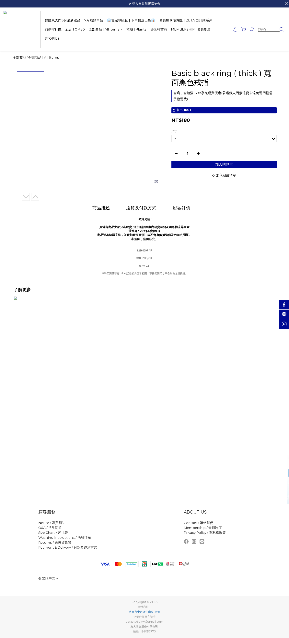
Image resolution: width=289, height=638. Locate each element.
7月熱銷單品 (93, 20)
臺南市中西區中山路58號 (144, 612)
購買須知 (58, 523)
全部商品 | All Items (104, 29)
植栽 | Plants (136, 29)
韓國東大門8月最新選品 (62, 20)
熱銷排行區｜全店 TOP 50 (65, 29)
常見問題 (55, 528)
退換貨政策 (63, 542)
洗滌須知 (84, 538)
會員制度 (215, 528)
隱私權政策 (217, 533)
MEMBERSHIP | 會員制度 (191, 29)
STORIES (52, 38)
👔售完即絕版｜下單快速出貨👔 (131, 20)
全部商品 (19, 57)
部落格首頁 (158, 29)
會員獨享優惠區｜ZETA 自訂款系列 (185, 20)
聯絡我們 (206, 523)
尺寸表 (62, 533)
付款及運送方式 (85, 547)
